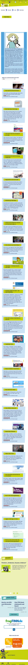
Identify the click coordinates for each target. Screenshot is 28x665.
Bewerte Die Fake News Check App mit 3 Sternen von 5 (6, 120)
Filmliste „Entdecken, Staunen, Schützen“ (13, 563)
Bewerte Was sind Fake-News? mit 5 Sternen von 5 (9, 394)
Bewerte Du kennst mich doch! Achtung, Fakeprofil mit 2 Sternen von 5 (5, 166)
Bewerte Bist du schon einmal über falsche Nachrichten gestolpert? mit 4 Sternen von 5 (8, 548)
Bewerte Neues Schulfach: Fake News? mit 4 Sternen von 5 (8, 376)
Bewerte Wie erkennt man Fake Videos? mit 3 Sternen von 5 (6, 252)
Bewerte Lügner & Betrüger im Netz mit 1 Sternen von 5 (4, 526)
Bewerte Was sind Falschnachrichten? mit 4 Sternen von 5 (8, 95)
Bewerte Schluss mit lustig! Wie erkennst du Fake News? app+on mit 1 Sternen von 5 (4, 231)
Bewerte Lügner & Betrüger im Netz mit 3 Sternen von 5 (6, 526)
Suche (26, 1)
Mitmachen (21, 1)
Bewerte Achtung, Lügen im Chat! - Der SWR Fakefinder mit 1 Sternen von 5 (4, 304)
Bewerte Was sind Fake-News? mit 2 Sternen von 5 (5, 394)
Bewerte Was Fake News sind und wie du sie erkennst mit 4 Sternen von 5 (8, 482)
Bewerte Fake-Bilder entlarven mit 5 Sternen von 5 (9, 417)
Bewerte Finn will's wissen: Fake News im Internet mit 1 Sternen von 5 (4, 330)
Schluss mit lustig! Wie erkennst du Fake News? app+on (12, 223)
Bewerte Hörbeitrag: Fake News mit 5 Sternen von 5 (9, 209)
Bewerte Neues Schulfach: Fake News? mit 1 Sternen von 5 (4, 376)
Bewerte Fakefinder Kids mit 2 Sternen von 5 (5, 355)
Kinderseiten (9, 1)
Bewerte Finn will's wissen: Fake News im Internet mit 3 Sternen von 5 (6, 330)
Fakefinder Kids (9, 344)
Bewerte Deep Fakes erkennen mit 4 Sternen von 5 (8, 440)
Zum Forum (14, 614)
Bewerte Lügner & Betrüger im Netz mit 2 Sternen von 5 (5, 526)
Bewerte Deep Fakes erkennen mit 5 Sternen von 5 (9, 440)
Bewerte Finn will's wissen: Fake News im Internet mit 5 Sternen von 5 (9, 330)
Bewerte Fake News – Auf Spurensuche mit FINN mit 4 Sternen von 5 (8, 277)
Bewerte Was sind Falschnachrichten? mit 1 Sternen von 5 (4, 95)
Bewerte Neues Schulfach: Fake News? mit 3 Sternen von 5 (6, 376)
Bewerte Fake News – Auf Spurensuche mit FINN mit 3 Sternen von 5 (6, 277)
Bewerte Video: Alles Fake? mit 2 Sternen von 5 (5, 461)
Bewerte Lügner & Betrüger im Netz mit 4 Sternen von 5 (8, 526)
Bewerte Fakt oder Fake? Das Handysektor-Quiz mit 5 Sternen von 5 (9, 142)
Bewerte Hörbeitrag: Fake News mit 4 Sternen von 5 (8, 209)
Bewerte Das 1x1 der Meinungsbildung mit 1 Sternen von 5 (4, 505)
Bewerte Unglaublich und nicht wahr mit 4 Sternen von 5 (8, 187)
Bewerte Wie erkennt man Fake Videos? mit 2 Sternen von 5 (5, 252)
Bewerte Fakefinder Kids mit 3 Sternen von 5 (6, 355)
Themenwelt (3, 1)
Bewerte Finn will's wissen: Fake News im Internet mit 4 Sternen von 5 (8, 330)
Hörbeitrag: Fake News (10, 200)
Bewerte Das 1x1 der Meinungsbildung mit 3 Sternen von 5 (6, 505)
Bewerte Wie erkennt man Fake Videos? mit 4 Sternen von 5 (8, 252)
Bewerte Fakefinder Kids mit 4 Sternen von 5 (8, 355)
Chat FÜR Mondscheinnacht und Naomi (19, 604)
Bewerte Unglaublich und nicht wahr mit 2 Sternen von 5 (5, 187)
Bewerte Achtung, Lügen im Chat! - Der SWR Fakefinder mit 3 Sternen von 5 (6, 304)
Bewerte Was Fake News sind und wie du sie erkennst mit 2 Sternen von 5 (5, 482)
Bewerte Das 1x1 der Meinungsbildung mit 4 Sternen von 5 (8, 505)
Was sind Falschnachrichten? (12, 90)
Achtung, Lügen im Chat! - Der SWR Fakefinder (12, 291)
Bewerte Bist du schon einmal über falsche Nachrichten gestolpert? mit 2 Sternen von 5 (5, 548)
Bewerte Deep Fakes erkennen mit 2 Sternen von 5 (5, 440)
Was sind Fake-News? (10, 389)
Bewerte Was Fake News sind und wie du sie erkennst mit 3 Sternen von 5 (6, 482)
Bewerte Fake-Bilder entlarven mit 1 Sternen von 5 (4, 417)
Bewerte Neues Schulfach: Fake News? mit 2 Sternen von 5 (5, 376)
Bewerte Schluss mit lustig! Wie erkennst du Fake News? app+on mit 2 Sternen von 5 (5, 231)
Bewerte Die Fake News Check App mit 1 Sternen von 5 (4, 120)
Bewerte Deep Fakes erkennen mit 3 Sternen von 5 (6, 440)
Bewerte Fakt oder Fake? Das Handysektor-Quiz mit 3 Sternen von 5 (6, 142)
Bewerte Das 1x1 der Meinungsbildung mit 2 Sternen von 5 (5, 505)
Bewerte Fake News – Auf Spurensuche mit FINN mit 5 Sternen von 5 (9, 277)
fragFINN (14, 624)
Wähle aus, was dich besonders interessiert (10, 77)
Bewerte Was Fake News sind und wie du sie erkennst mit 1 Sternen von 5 (4, 482)
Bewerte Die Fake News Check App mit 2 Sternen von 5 (5, 120)
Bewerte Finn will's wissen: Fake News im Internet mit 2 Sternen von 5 (5, 330)
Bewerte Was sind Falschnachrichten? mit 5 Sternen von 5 (9, 95)
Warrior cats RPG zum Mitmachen (6, 603)
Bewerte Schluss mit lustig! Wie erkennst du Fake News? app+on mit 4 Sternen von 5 (8, 231)
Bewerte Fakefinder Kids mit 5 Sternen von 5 (9, 355)
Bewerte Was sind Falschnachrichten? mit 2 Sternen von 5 (5, 95)
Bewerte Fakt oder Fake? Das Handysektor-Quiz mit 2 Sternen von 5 (5, 142)
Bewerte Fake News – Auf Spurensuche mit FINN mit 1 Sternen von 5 (4, 277)
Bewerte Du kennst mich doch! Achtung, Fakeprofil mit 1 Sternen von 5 (4, 166)
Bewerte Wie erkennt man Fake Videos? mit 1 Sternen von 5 (4, 252)
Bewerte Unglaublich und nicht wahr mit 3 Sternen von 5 (6, 187)
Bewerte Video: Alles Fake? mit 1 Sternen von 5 (4, 461)
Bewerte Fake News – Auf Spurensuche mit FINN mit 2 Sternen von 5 (5, 277)
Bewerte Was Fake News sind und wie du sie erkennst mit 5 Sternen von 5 (9, 482)
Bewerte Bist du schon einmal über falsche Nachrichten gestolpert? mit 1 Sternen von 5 (4, 548)
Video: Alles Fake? (9, 453)
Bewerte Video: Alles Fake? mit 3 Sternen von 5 (6, 461)
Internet (15, 1)
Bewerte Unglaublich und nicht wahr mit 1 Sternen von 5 (4, 187)
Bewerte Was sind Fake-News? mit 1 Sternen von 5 (4, 394)
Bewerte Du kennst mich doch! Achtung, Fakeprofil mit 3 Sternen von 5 (6, 166)
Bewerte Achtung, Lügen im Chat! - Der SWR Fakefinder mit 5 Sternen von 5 (9, 304)
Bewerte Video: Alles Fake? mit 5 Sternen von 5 (9, 461)
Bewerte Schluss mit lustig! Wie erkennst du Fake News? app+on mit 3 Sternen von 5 (6, 231)
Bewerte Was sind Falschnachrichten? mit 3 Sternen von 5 (6, 95)
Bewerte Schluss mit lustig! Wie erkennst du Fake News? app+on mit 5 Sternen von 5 (9, 231)
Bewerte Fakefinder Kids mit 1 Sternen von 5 (4, 355)
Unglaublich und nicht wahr (11, 179)
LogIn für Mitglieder (11, 655)
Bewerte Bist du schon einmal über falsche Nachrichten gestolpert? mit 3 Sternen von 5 (6, 548)
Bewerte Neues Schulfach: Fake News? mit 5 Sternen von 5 (9, 376)
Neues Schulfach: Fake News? (12, 368)
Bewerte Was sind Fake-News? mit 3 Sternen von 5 (6, 394)
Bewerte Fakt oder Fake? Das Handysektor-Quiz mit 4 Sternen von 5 (8, 142)
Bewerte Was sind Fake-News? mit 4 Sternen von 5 (8, 394)
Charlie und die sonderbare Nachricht (13, 49)
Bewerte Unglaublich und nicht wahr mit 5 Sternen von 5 (9, 187)
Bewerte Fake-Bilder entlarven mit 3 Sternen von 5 (6, 417)
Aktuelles (8, 558)
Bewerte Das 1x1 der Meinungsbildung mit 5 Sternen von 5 (9, 505)
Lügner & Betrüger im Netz (11, 519)
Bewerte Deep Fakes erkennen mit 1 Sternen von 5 (4, 440)
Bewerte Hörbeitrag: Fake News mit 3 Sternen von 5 (6, 209)
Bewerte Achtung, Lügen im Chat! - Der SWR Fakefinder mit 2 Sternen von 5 (5, 304)
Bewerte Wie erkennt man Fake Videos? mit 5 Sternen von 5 (9, 252)
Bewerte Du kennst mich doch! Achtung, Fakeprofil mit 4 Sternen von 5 (8, 166)
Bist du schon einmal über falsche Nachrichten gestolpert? (12, 540)
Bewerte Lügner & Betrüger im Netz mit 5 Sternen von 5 (9, 526)
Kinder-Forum (10, 597)
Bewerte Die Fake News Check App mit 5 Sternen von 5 (9, 120)
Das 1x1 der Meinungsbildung (12, 495)
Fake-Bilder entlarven (10, 408)
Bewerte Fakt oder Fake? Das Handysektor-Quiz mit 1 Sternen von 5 (4, 142)
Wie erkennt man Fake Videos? (12, 245)
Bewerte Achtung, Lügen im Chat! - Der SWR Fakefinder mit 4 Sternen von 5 (8, 304)
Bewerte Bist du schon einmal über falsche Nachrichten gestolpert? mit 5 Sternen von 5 (9, 548)
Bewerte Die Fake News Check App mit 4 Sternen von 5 (8, 120)
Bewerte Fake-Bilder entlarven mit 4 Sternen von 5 (8, 417)
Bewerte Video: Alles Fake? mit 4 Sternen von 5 (8, 461)
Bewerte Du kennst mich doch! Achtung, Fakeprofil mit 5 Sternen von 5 (9, 166)
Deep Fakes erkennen (10, 431)
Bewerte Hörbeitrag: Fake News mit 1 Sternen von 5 (4, 209)
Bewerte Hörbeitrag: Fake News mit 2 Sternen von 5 (5, 209)
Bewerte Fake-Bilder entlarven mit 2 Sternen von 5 (5, 417)
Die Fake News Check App (11, 109)
